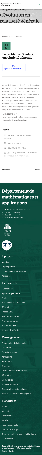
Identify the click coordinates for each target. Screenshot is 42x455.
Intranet (5, 411)
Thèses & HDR (8, 311)
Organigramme (8, 266)
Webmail (5, 406)
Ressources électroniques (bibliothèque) (19, 434)
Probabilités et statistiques (13, 302)
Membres (6, 262)
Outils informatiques (11, 429)
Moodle (5, 420)
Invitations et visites (10, 316)
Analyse (5, 298)
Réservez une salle (10, 425)
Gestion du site (8, 451)
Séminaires (7, 307)
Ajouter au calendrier (12, 68)
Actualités (6, 276)
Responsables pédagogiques (14, 389)
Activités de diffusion (11, 330)
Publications (7, 288)
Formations (7, 361)
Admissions (7, 357)
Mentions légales (24, 448)
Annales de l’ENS (9, 325)
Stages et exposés (10, 380)
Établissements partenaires (14, 271)
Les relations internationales (14, 370)
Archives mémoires (10, 384)
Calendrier (6, 347)
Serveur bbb (7, 415)
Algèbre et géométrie (11, 293)
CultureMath (7, 438)
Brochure (6, 366)
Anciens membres (10, 321)
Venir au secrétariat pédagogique (16, 393)
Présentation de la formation (14, 343)
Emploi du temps (9, 352)
